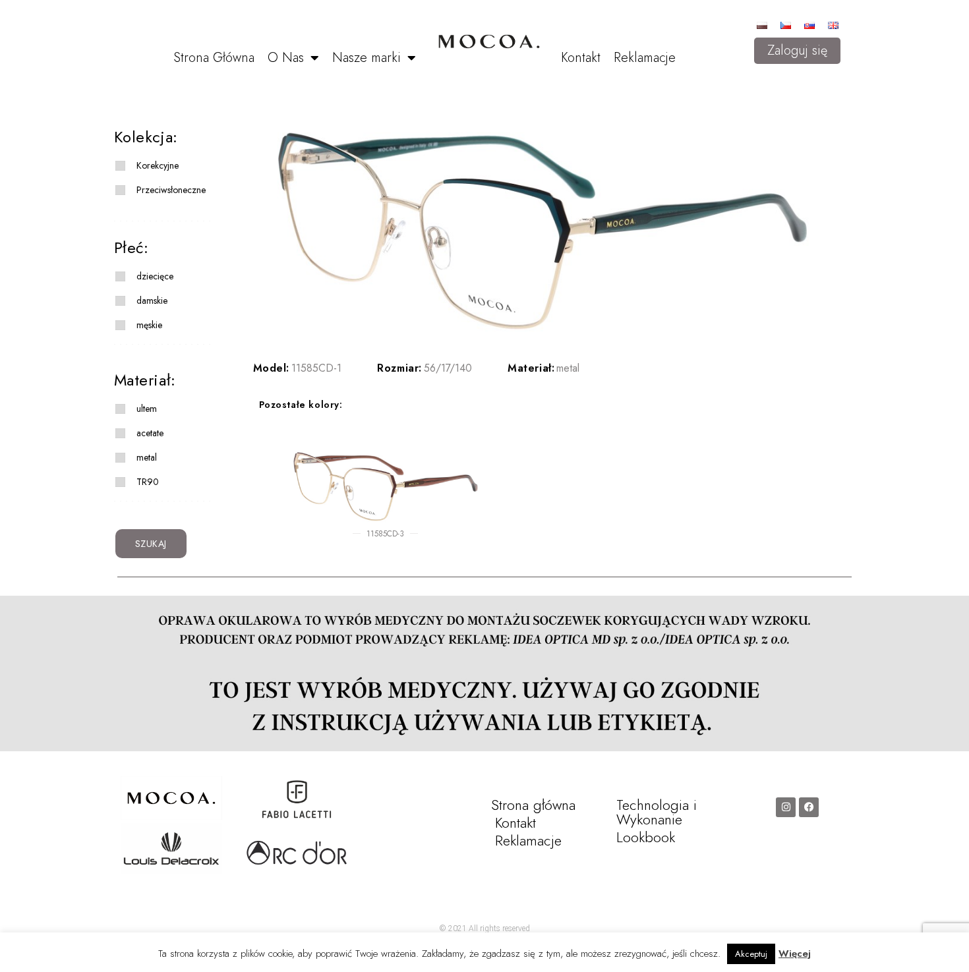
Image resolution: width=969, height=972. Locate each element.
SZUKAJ (151, 543)
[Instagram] (786, 807)
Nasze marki (366, 57)
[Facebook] (809, 807)
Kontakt (581, 57)
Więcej (794, 953)
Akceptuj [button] (751, 954)
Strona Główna (213, 57)
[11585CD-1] (542, 231)
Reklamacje (645, 57)
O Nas (286, 57)
